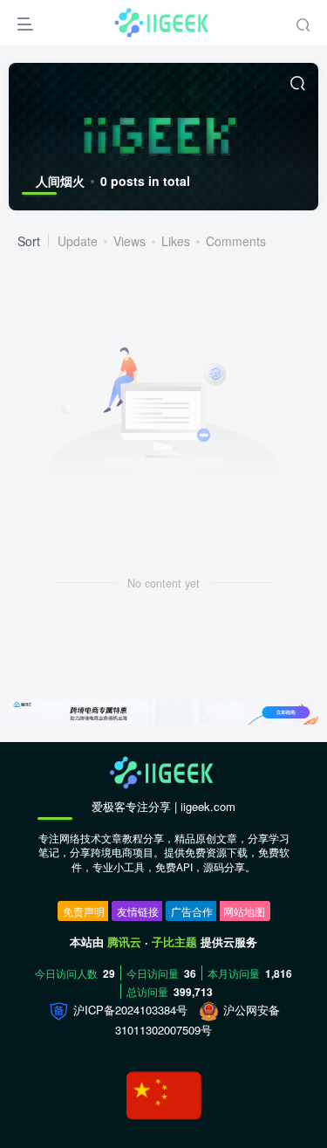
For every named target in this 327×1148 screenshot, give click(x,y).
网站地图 (244, 911)
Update (78, 241)
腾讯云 (124, 941)
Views (129, 241)
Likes (175, 241)
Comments (236, 241)
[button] (297, 716)
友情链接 (138, 911)
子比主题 (174, 941)
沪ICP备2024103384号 (128, 1009)
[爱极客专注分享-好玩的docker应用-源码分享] (164, 771)
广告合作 (192, 911)
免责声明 (84, 911)
